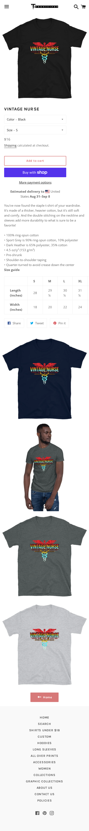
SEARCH (44, 724)
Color (10, 119)
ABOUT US (45, 788)
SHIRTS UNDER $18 (44, 730)
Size (9, 130)
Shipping (10, 145)
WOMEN (44, 768)
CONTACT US (45, 794)
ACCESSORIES (44, 762)
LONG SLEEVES (44, 749)
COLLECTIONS (44, 775)
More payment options (35, 182)
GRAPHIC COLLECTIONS (44, 781)
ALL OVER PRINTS (44, 756)
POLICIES (44, 800)
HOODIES (44, 743)
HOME (44, 717)
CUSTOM (44, 736)
